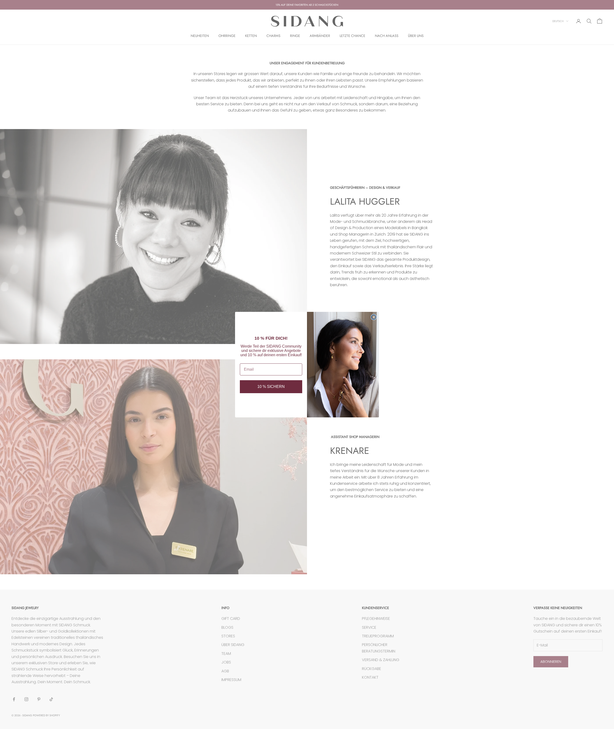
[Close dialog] (373, 317)
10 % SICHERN (271, 387)
